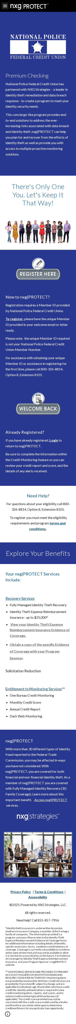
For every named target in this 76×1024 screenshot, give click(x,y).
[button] (5, 6)
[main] (38, 115)
